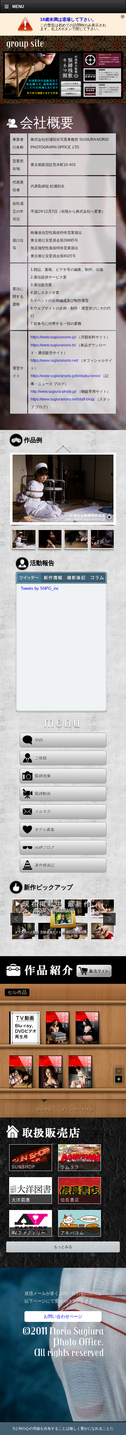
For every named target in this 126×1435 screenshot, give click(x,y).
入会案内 (71, 89)
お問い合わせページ (63, 1316)
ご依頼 (41, 758)
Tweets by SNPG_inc (40, 588)
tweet (28, 577)
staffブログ (45, 847)
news (53, 577)
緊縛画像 (43, 776)
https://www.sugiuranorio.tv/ (53, 345)
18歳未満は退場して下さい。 (68, 19)
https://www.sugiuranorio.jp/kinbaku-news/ (65, 376)
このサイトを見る (71, 84)
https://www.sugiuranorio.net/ (54, 360)
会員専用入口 (71, 94)
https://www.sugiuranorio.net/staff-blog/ (62, 399)
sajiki (76, 577)
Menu (18, 6)
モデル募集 (45, 829)
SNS (39, 740)
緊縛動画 (43, 793)
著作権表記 (45, 865)
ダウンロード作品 (77, 1109)
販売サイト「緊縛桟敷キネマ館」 (94, 970)
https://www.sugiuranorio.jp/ (53, 337)
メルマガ (43, 811)
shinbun (97, 577)
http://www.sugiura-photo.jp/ (53, 391)
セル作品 (44, 1109)
